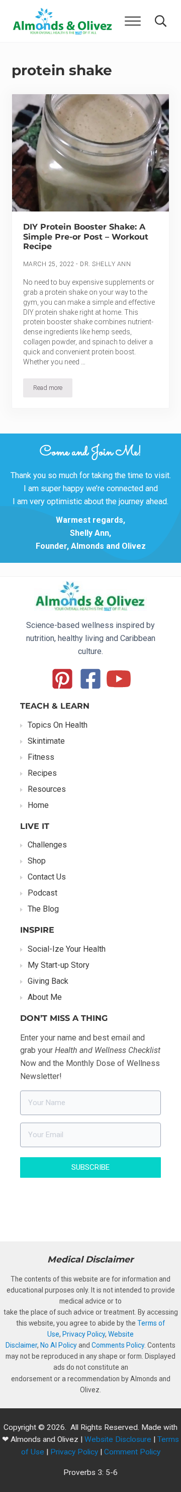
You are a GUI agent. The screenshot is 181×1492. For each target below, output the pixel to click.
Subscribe (90, 1167)
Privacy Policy (83, 1334)
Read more (52, 389)
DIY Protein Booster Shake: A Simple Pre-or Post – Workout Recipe (85, 236)
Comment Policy (132, 1451)
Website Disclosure (117, 1439)
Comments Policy (118, 1345)
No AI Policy (58, 1345)
